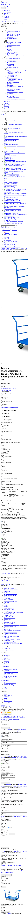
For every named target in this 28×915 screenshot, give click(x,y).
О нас (5, 694)
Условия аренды (8, 695)
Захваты (9, 43)
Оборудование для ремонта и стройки (17, 70)
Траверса (9, 50)
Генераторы (10, 85)
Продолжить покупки (15, 865)
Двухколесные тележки (13, 35)
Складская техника (9, 650)
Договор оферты (14, 719)
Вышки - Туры (11, 60)
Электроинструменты (12, 75)
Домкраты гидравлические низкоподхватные (11, 672)
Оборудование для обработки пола (16, 99)
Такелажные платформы (13, 45)
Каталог (3, 7)
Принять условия (5, 875)
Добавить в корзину (8, 388)
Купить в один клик (6, 390)
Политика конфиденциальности (9, 716)
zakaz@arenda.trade (16, 21)
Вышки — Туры (8, 235)
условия (9, 913)
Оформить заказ (5, 865)
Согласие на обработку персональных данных (12, 717)
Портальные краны (12, 52)
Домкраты (9, 46)
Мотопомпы (10, 83)
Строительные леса (12, 61)
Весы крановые (11, 53)
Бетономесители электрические (15, 86)
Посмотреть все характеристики (9, 407)
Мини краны (10, 65)
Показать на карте (5, 580)
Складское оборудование (13, 31)
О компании (7, 10)
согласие (8, 729)
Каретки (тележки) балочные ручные (17, 55)
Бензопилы (10, 73)
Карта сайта (7, 702)
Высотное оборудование (13, 58)
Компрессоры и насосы (13, 82)
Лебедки (9, 49)
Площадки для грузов (12, 67)
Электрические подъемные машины (13, 674)
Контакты (6, 16)
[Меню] (1, 1)
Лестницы (6, 237)
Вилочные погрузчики (10, 588)
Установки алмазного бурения (15, 94)
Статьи (9, 12)
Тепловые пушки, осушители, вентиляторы (15, 625)
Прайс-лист (7, 15)
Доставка (6, 17)
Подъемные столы (12, 38)
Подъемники (10, 64)
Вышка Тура (7, 648)
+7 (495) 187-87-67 (5, 4)
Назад (3, 24)
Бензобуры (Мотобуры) (13, 97)
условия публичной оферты (19, 731)
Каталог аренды (5, 666)
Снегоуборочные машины (14, 72)
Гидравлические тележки (13, 32)
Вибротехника (11, 90)
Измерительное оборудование (15, 92)
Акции (7, 233)
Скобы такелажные (9, 608)
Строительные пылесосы (13, 87)
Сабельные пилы (11, 76)
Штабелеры (10, 37)
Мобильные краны (9, 613)
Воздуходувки (10, 96)
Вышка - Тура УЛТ (9, 677)
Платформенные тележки (13, 34)
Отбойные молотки (12, 78)
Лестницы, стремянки (13, 63)
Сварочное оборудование (13, 89)
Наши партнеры (8, 701)
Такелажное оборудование (14, 42)
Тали (8, 47)
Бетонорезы (10, 93)
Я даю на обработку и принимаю (14, 730)
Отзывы (6, 13)
